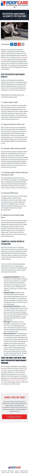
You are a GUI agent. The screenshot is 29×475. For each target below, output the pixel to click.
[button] (11, 44)
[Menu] (14, 7)
